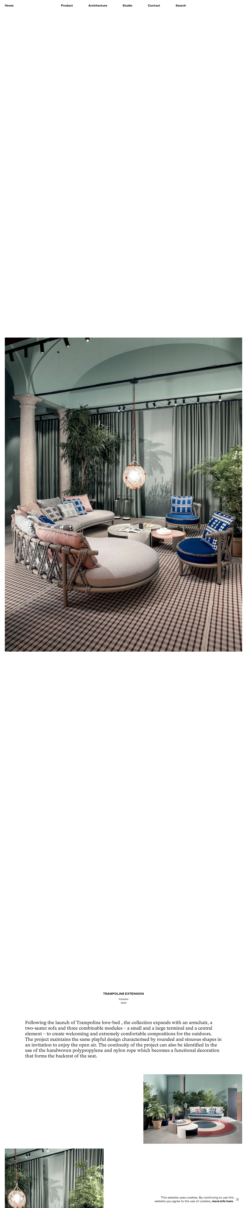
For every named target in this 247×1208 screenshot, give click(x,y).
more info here (222, 1201)
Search (181, 5)
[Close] (237, 1199)
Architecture (97, 5)
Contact (154, 5)
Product (67, 5)
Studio (127, 5)
